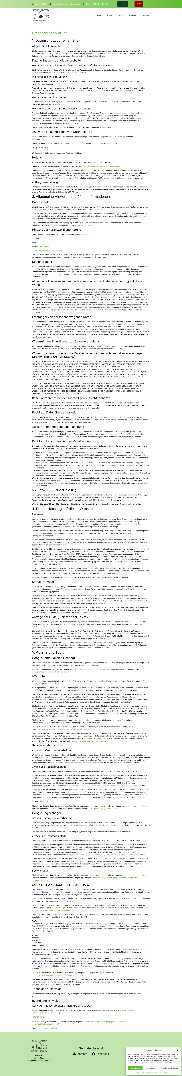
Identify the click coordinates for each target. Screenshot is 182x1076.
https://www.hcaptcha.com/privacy (51, 729)
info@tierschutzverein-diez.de (50, 251)
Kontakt (146, 15)
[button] (178, 1050)
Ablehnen (151, 1068)
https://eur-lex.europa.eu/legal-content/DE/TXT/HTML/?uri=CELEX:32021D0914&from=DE (103, 785)
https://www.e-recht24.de (48, 1028)
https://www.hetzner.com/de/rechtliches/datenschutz (103, 166)
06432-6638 (44, 247)
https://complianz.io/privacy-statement (55, 910)
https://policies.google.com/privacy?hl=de (55, 672)
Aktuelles (132, 15)
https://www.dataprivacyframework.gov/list (88, 741)
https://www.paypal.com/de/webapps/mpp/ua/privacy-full (60, 975)
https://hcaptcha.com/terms (80, 729)
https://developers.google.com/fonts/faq (93, 669)
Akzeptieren (135, 1068)
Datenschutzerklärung (155, 1072)
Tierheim (108, 15)
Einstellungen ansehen (169, 1068)
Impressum (166, 1072)
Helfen (121, 15)
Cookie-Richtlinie (142, 1072)
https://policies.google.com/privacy (102, 809)
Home (98, 15)
